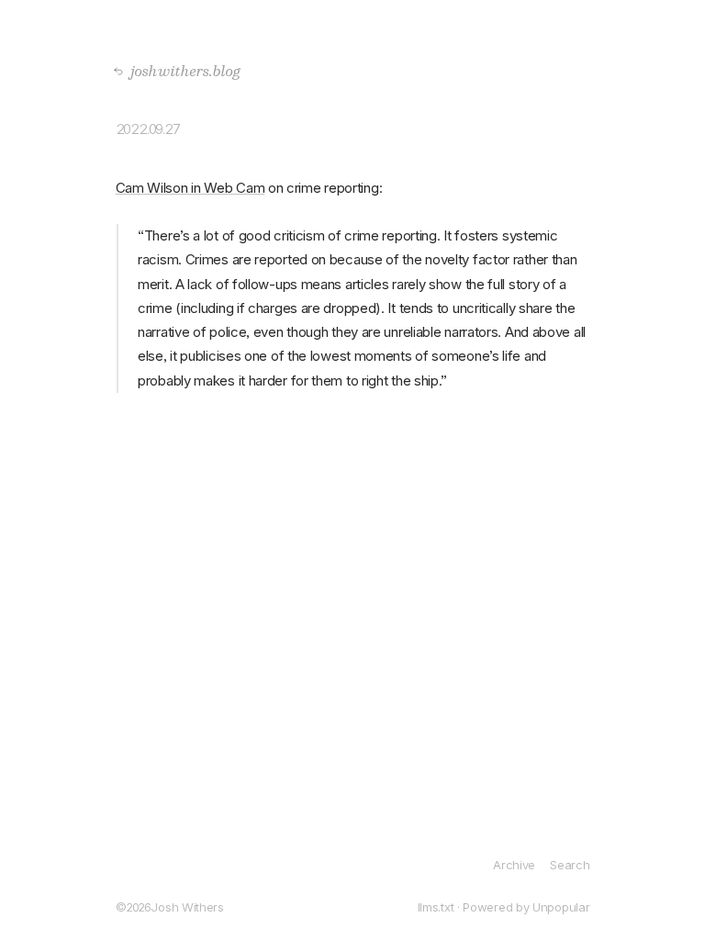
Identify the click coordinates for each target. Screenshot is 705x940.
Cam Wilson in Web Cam (190, 187)
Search (569, 864)
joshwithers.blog (180, 70)
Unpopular (560, 907)
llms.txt (436, 907)
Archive (514, 864)
